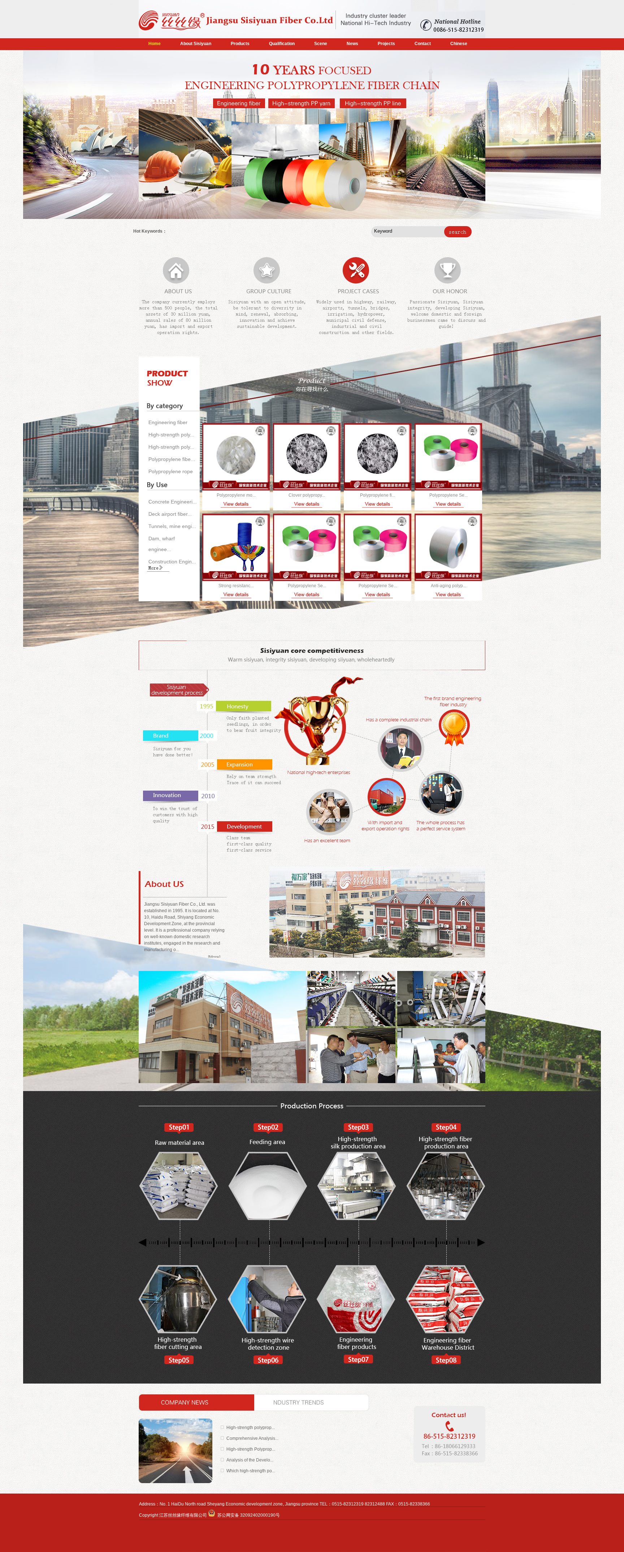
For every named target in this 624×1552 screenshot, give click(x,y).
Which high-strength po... (250, 1470)
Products (240, 43)
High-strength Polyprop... (250, 1449)
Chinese (458, 43)
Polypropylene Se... (448, 495)
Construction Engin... (172, 561)
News (352, 43)
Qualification (282, 43)
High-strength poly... (171, 435)
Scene (320, 43)
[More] (214, 957)
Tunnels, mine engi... (172, 526)
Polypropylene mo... (236, 495)
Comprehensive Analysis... (252, 1438)
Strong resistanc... (236, 585)
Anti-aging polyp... (448, 585)
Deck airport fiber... (170, 514)
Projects (386, 43)
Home (154, 43)
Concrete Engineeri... (172, 502)
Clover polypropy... (307, 495)
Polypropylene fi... (377, 495)
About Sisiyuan (195, 43)
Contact (423, 43)
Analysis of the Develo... (249, 1460)
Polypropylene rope (170, 471)
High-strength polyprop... (250, 1427)
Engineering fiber (167, 422)
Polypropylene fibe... (171, 459)
